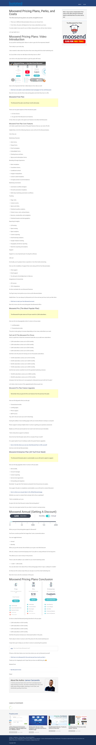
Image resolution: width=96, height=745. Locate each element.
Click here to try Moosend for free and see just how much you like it (28, 657)
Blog (84, 4)
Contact (10, 737)
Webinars (31, 732)
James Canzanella (32, 680)
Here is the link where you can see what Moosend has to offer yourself (29, 445)
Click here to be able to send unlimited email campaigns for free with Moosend (31, 90)
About (79, 4)
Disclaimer (16, 737)
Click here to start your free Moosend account (22, 301)
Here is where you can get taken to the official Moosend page (26, 492)
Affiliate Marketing (13, 732)
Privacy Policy (21, 737)
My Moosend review (16, 669)
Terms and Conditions (30, 737)
